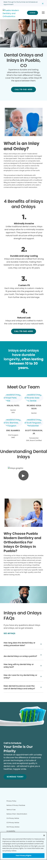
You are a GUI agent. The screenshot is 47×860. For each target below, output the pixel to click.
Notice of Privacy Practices (16, 805)
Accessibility (11, 831)
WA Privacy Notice (13, 827)
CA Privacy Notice (13, 818)
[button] (43, 12)
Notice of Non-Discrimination (17, 814)
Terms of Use (11, 810)
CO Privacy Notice (13, 823)
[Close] (44, 835)
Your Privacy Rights (23, 855)
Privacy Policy (11, 801)
